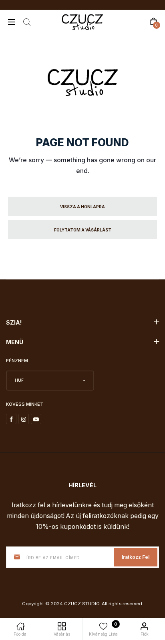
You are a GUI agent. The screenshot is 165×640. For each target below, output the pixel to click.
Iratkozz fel (135, 557)
